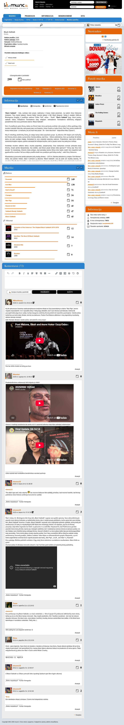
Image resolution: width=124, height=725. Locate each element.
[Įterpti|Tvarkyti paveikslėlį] (61, 273)
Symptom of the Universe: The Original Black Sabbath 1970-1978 (36, 227)
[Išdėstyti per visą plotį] (45, 273)
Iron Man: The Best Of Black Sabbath (26, 236)
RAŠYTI (70, 292)
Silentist (16, 374)
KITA (83, 16)
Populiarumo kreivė (62, 106)
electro (42, 6)
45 (72, 205)
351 (118, 116)
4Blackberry (18, 300)
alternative (49, 4)
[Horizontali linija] (49, 273)
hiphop (48, 6)
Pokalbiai (96, 138)
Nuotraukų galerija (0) (111, 40)
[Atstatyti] (8, 273)
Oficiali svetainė (9, 46)
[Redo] (12, 273)
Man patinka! (26, 80)
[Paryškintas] (20, 273)
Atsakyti (77, 369)
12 (72, 228)
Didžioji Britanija (16, 42)
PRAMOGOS (30, 16)
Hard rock (11, 63)
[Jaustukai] (69, 273)
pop (36, 6)
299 (9, 79)
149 (73, 179)
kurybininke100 (108, 223)
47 (72, 211)
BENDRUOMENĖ (65, 16)
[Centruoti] (37, 273)
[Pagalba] (78, 273)
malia (89, 142)
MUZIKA (12, 16)
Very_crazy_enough (94, 147)
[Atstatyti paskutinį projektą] (73, 273)
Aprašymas (24, 106)
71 (72, 189)
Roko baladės (95, 25)
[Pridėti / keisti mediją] (65, 273)
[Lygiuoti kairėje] (32, 273)
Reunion (17, 253)
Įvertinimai (48, 106)
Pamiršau (110, 8)
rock (36, 4)
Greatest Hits (18, 245)
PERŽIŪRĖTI (45, 292)
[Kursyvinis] (24, 273)
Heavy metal (12, 58)
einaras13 (17, 482)
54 (72, 195)
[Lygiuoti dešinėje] (41, 273)
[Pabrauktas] (28, 273)
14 (72, 237)
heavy (42, 4)
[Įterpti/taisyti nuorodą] (56, 273)
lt (52, 6)
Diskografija (36, 106)
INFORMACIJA (47, 16)
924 (118, 90)
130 (73, 184)
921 (118, 99)
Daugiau (78, 715)
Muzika (6, 34)
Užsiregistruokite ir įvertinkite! (19, 75)
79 (116, 25)
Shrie (15, 638)
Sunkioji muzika (22, 44)
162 (118, 124)
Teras (15, 603)
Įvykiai (114, 138)
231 (118, 107)
